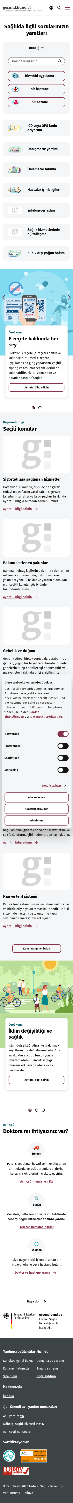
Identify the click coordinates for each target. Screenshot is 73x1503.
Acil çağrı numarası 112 (36, 1181)
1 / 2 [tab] (33, 408)
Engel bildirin (46, 1376)
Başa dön (34, 1301)
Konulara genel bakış (36, 948)
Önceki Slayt (4, 297)
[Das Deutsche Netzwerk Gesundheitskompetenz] (34, 1456)
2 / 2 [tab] (40, 408)
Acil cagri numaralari (18, 1431)
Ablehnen (36, 820)
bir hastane (40, 89)
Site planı (10, 1376)
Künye (29, 1493)
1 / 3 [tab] (30, 1110)
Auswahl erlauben (36, 809)
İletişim (8, 1396)
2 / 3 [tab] (37, 1110)
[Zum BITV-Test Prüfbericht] (16, 1471)
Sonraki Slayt (69, 297)
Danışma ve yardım (50, 1361)
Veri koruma (12, 1493)
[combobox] (31, 61)
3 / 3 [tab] (43, 1110)
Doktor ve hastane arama (33, 1272)
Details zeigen (51, 785)
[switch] (63, 746)
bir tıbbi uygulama (39, 76)
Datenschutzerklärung (46, 716)
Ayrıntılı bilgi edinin (37, 387)
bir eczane (40, 102)
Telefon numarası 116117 (37, 1227)
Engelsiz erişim (47, 1368)
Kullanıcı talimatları (17, 1368)
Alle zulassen (36, 797)
